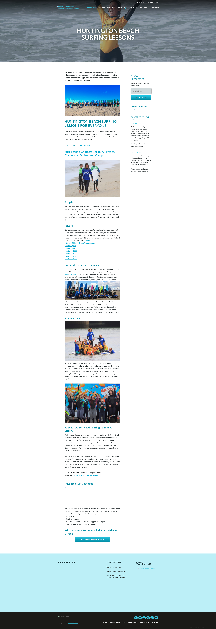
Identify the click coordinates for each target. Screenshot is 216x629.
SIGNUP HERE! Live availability (86, 475)
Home (105, 622)
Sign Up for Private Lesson (92, 539)
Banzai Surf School (73, 623)
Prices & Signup (106, 8)
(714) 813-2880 (83, 145)
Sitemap (155, 622)
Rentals (133, 8)
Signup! (87, 240)
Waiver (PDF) (144, 622)
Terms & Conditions (130, 622)
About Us (121, 8)
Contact (155, 8)
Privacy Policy (115, 622)
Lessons (91, 8)
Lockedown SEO (201, 627)
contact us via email (72, 274)
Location (144, 8)
